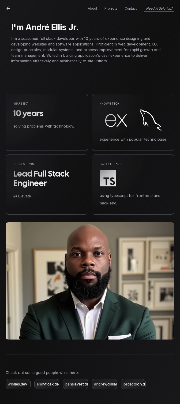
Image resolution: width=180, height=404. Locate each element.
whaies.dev (17, 384)
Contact (131, 8)
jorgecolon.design (138, 384)
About (92, 8)
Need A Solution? (159, 8)
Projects (111, 8)
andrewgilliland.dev (111, 384)
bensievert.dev (78, 384)
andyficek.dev (49, 384)
